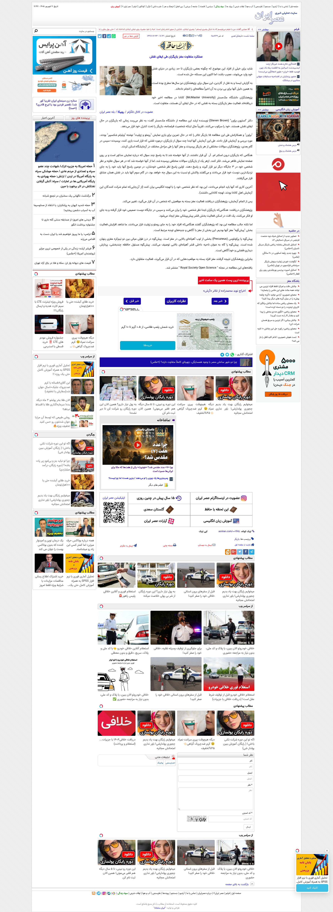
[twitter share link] (100, 36)
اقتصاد (202, 6)
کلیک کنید (312, 888)
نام (251, 761)
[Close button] (327, 851)
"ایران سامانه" (160, 908)
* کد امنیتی (247, 813)
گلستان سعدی (154, 509)
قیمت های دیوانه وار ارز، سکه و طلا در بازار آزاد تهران (62, 263)
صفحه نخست (249, 36)
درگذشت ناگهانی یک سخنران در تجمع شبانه (67, 196)
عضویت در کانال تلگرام (140, 112)
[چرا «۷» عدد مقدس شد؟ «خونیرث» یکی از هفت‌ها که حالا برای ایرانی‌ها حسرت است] (138, 445)
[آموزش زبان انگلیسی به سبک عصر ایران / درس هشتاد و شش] (278, 127)
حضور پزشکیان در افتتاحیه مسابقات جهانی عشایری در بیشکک (278, 78)
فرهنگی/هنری (236, 36)
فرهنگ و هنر (168, 6)
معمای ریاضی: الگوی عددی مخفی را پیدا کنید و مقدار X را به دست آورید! (279, 313)
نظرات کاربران (176, 301)
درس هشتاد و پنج (288, 151)
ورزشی (187, 6)
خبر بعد (218, 301)
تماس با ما (284, 6)
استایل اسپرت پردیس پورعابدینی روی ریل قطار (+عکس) (279, 272)
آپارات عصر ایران (155, 521)
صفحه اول (294, 6)
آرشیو (275, 6)
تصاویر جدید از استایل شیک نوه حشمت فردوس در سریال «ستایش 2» (280, 238)
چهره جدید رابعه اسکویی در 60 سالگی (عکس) (280, 255)
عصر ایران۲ (219, 893)
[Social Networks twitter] (227, 355)
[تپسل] (122, 309)
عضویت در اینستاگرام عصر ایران (218, 498)
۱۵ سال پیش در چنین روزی (156, 498)
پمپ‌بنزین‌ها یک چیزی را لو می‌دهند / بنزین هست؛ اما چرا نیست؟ (138, 478)
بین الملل (179, 6)
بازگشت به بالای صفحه (237, 884)
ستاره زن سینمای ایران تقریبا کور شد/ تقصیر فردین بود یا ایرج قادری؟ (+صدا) (56, 104)
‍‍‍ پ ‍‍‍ (197, 35)
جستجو (268, 6)
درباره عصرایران (205, 893)
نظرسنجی (259, 6)
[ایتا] (227, 552)
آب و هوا (249, 6)
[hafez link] (176, 45)
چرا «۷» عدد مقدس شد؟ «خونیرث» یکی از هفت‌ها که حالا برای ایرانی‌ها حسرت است (142, 469)
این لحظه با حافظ (217, 509)
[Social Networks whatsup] (232, 355)
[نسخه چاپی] (184, 35)
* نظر (250, 785)
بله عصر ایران (107, 112)
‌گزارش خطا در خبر (131, 36)
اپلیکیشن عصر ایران (114, 498)
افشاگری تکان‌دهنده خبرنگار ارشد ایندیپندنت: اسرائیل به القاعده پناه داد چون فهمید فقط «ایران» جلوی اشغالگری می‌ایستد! (279, 68)
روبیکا (121, 112)
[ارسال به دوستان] (187, 35)
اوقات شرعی (239, 6)
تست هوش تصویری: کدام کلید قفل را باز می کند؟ (279, 339)
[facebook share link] (104, 36)
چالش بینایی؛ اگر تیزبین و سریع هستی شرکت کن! (280, 322)
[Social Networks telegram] (222, 355)
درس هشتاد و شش (287, 145)
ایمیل (249, 773)
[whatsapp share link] (114, 36)
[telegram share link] (109, 36)
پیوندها (166, 893)
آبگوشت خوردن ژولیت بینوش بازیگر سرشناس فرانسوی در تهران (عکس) (281, 263)
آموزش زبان (115, 6)
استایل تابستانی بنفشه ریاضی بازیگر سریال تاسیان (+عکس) (278, 246)
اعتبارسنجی (170, 763)
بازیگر (236, 539)
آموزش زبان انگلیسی (218, 521)
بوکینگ (160, 763)
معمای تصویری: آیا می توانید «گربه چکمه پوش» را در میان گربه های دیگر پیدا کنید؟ (279, 296)
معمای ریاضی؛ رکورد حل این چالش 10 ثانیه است (278, 330)
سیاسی (210, 6)
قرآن (148, 6)
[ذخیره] (190, 36)
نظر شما (248, 755)
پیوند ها (229, 6)
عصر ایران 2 (126, 6)
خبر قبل (134, 301)
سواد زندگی (219, 6)
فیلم (134, 6)
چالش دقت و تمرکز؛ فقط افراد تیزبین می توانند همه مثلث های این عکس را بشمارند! (279, 288)
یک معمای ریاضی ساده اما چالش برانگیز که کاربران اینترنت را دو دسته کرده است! (278, 305)
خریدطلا (147, 345)
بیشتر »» (263, 29)
